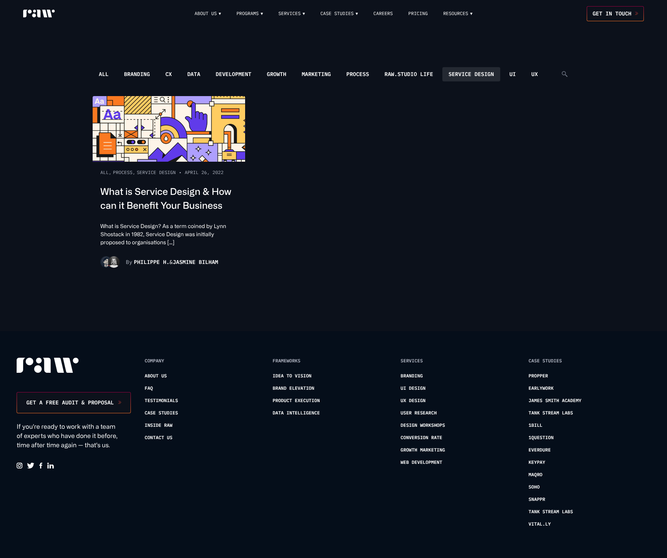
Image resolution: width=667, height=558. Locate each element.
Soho (534, 487)
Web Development (421, 462)
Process (357, 74)
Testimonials (161, 401)
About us (156, 376)
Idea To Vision (292, 376)
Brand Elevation (293, 388)
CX (168, 74)
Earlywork (541, 388)
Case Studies (161, 413)
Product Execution (296, 401)
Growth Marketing (423, 450)
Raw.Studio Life (408, 74)
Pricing (418, 14)
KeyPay (536, 462)
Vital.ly (539, 524)
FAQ (149, 388)
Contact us (159, 438)
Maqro (535, 475)
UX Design (413, 401)
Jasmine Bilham (195, 262)
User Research (419, 413)
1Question (541, 438)
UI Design (413, 388)
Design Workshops (423, 425)
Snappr (536, 499)
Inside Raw (159, 425)
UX (534, 74)
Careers (383, 14)
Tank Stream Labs (550, 413)
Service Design (471, 74)
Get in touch (612, 13)
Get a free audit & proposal (70, 402)
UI (513, 74)
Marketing (316, 74)
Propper (538, 376)
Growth (276, 74)
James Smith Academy (554, 401)
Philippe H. (151, 262)
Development (233, 74)
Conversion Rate (421, 438)
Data (193, 74)
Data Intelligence (296, 413)
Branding (137, 74)
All (103, 74)
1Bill (535, 425)
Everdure (539, 450)
